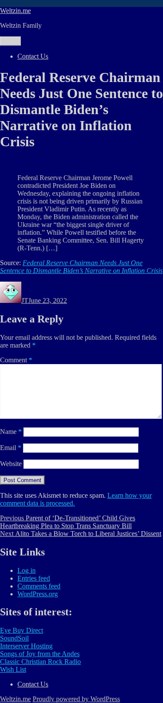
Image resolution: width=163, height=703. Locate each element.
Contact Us (32, 56)
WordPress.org (37, 594)
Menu (10, 41)
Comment (16, 360)
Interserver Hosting (26, 646)
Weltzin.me (15, 10)
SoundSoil (14, 638)
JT (24, 300)
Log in (26, 570)
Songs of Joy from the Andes (40, 653)
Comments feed (38, 586)
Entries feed (33, 578)
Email (10, 447)
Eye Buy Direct (21, 630)
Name (11, 431)
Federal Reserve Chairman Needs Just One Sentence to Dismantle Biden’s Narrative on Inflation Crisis (81, 266)
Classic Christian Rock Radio (40, 661)
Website (11, 463)
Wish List (13, 669)
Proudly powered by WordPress (76, 699)
